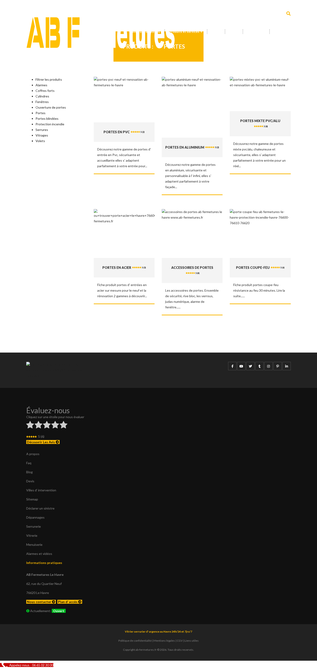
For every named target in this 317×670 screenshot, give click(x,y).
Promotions (256, 31)
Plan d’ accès (68, 602)
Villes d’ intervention (41, 490)
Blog (29, 472)
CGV (180, 640)
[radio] (30, 425)
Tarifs (216, 31)
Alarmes (41, 85)
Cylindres (42, 96)
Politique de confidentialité (135, 640)
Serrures (42, 130)
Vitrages (42, 135)
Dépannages (35, 517)
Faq (28, 463)
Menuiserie (34, 545)
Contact (280, 31)
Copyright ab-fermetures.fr (140, 649)
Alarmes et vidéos (39, 554)
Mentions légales (164, 640)
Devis (234, 31)
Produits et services (184, 31)
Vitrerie (31, 535)
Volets (40, 141)
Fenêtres (42, 102)
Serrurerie (33, 526)
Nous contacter (39, 602)
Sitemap (32, 499)
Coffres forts (45, 91)
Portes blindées (47, 118)
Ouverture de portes (144, 31)
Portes (40, 113)
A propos (32, 454)
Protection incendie (50, 124)
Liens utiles (191, 640)
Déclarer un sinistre (40, 508)
